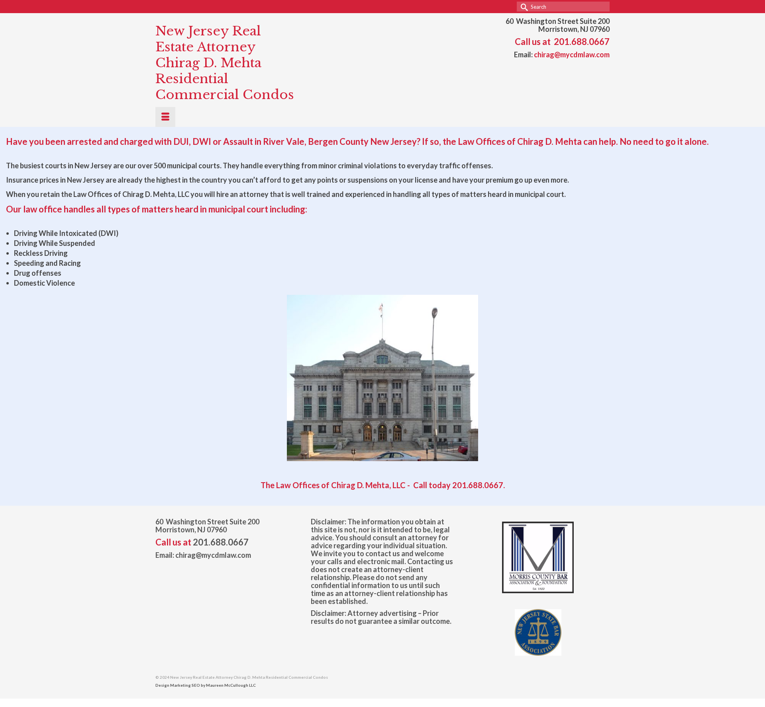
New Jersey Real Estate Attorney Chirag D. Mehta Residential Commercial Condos (224, 63)
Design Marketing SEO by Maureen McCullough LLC (205, 685)
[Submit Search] (523, 7)
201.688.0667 (582, 41)
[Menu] (165, 117)
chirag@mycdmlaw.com (572, 54)
